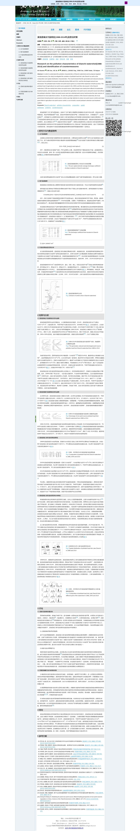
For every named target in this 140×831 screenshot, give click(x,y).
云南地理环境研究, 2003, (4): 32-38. (81, 756)
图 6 (58, 576)
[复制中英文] (116, 32)
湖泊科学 (18, 23)
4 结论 (18, 96)
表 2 (64, 221)
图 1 (84, 269)
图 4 (51, 446)
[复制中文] (108, 49)
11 (45, 190)
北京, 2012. (77, 779)
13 (79, 255)
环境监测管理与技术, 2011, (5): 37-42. (90, 759)
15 (84, 334)
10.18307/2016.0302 (112, 47)
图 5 (85, 537)
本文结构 (19, 31)
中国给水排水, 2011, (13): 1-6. (87, 777)
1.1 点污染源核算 (24, 49)
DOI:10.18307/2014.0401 (47, 747)
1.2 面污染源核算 (24, 52)
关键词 (18, 37)
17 (73, 367)
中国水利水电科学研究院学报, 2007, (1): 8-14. (87, 749)
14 (54, 271)
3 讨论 (18, 83)
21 (45, 694)
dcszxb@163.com (115, 96)
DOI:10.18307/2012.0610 (47, 743)
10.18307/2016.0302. (53, 23)
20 (61, 654)
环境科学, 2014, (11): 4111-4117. (90, 766)
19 (98, 617)
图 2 (87, 324)
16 (77, 355)
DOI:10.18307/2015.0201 (47, 788)
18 (76, 617)
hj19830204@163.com (115, 105)
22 (47, 694)
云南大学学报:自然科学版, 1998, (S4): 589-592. (87, 754)
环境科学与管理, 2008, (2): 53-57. (79, 803)
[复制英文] (108, 78)
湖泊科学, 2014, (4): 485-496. (94, 745)
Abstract (19, 40)
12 (70, 208)
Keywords (19, 43)
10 (38, 142)
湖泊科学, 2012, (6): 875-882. (91, 741)
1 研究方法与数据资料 (22, 46)
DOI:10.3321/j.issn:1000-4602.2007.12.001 (53, 807)
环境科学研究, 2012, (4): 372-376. (85, 751)
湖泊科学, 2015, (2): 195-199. (83, 786)
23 (53, 705)
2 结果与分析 (20, 60)
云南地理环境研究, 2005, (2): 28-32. (73, 790)
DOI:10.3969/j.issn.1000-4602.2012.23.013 (53, 770)
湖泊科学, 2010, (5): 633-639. (86, 784)
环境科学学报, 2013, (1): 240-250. (83, 763)
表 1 (43, 155)
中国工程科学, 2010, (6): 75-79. (92, 781)
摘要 (17, 34)
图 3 (47, 401)
